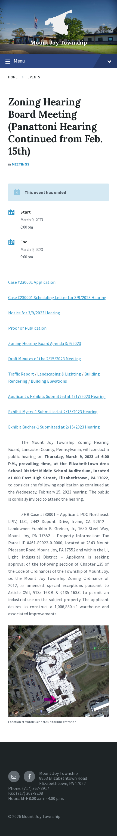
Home (13, 77)
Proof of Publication (27, 328)
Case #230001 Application (32, 282)
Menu (19, 61)
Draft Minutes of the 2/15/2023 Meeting (44, 358)
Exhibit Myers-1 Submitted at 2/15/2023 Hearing (53, 411)
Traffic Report (21, 374)
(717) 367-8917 (35, 788)
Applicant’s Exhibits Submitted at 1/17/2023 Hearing (57, 396)
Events (34, 77)
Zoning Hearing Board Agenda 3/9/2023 (44, 343)
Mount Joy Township (58, 42)
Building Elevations (49, 381)
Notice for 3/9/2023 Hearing (34, 312)
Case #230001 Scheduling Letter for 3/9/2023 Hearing (57, 297)
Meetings (20, 164)
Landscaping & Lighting (59, 374)
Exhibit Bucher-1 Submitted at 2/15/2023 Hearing (54, 427)
